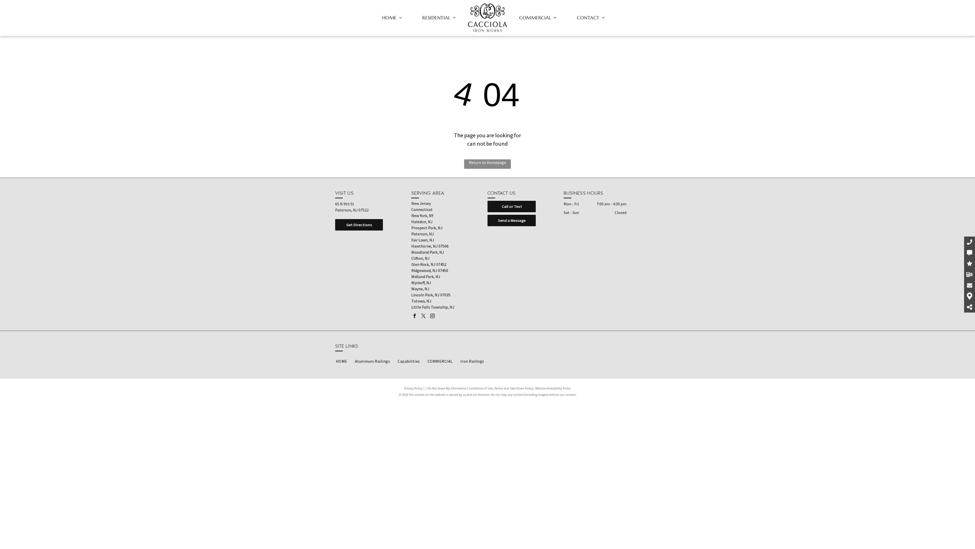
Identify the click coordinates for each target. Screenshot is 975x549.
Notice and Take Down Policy (514, 388)
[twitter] (423, 317)
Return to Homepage (487, 162)
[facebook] (414, 317)
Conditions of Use (480, 388)
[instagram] (432, 317)
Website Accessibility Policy (553, 388)
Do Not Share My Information (447, 388)
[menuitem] (392, 17)
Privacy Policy (413, 388)
